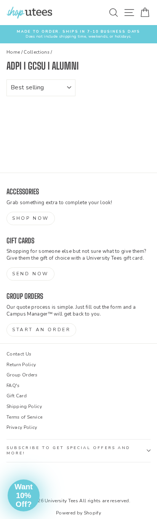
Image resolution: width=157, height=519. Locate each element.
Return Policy (21, 365)
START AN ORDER (41, 330)
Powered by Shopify (78, 513)
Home (13, 52)
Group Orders (21, 375)
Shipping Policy (24, 406)
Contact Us (18, 354)
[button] (24, 495)
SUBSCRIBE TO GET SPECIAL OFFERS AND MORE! (68, 450)
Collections (37, 52)
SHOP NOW (30, 218)
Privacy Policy (21, 427)
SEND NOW (30, 274)
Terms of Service (24, 417)
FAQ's (13, 386)
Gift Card (16, 396)
